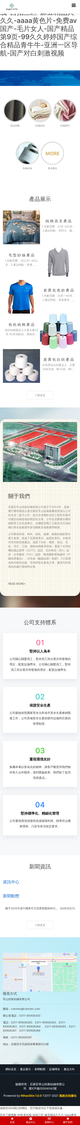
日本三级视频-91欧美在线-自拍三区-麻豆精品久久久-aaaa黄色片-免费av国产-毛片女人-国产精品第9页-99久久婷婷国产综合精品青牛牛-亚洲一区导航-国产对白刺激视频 (39, 28)
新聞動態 (40, 1069)
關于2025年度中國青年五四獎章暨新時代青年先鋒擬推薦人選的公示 (32, 908)
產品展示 (25, 1069)
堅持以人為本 (40, 651)
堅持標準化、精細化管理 (40, 813)
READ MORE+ (17, 583)
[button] (6, 562)
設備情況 (54, 1069)
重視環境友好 (40, 759)
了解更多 (40, 395)
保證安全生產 (40, 705)
